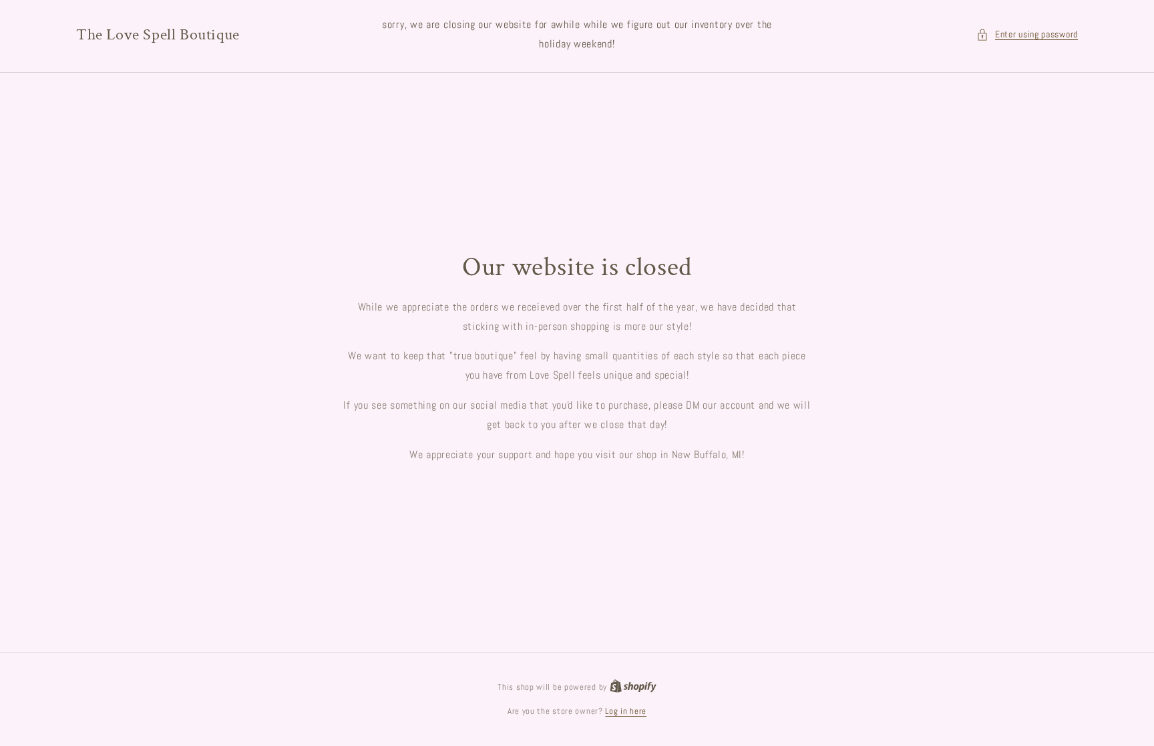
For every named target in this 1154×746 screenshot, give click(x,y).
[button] (1027, 34)
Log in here (625, 711)
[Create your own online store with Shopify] (633, 687)
